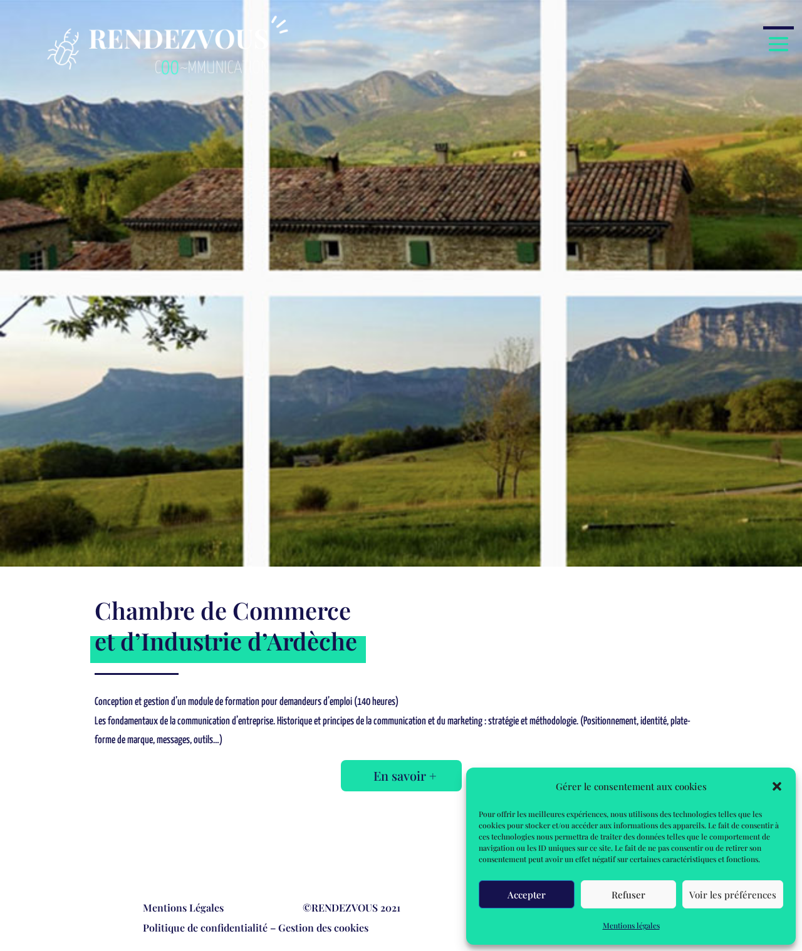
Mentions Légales (183, 907)
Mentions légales (631, 925)
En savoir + (405, 775)
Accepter (527, 894)
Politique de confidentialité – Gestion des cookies (255, 927)
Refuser (628, 894)
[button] (777, 786)
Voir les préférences (732, 894)
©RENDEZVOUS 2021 (351, 907)
